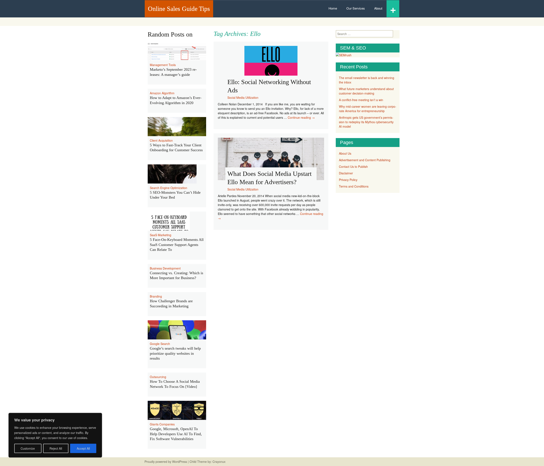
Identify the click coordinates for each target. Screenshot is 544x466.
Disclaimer (346, 173)
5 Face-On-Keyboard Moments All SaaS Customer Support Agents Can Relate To (177, 244)
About (378, 8)
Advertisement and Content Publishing (364, 160)
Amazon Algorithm (162, 93)
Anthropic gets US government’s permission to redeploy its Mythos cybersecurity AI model (366, 122)
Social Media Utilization (242, 97)
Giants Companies (162, 424)
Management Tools (163, 65)
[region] (55, 435)
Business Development (165, 268)
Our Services (355, 8)
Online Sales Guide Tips (179, 8)
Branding (156, 296)
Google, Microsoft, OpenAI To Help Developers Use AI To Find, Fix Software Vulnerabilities (176, 434)
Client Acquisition (161, 140)
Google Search (160, 344)
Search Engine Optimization (168, 188)
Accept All (83, 448)
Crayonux (218, 461)
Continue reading (301, 117)
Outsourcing (158, 377)
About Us (345, 153)
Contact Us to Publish (353, 166)
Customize (28, 448)
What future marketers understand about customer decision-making (366, 91)
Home (333, 8)
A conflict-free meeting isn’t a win (361, 100)
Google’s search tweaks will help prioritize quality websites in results (175, 353)
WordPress (179, 461)
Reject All (56, 448)
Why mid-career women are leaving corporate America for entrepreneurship (367, 108)
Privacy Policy (348, 180)
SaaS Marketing (160, 235)
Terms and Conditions (353, 186)
